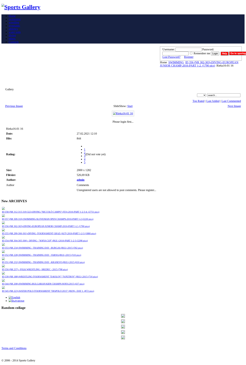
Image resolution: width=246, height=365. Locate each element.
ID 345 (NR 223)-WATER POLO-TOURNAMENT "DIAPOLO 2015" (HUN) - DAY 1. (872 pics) (48, 291)
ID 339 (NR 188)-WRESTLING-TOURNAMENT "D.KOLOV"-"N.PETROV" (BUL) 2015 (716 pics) (50, 276)
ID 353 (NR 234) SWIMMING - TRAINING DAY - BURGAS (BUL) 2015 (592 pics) (42, 247)
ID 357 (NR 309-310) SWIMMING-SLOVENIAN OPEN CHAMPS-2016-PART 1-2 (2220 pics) (47, 219)
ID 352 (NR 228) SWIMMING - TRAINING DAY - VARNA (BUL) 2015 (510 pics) (41, 255)
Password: (208, 49)
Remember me (202, 53)
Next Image (234, 106)
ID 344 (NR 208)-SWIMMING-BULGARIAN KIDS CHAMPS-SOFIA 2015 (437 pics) (43, 283)
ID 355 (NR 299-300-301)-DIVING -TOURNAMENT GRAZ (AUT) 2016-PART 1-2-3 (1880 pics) (49, 233)
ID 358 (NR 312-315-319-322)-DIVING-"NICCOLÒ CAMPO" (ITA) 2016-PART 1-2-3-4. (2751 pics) (50, 211)
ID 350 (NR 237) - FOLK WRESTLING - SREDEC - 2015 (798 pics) (35, 269)
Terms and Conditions (13, 348)
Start (130, 106)
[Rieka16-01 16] (123, 113)
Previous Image (14, 106)
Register (188, 56)
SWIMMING (176, 62)
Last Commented (231, 101)
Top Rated (198, 101)
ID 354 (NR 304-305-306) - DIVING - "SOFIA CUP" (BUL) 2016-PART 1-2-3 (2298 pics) (45, 240)
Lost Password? (171, 56)
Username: (168, 49)
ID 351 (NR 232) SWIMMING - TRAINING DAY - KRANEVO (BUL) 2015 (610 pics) (43, 262)
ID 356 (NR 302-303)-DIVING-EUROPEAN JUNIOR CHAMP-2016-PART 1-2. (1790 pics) (199, 64)
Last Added (213, 101)
